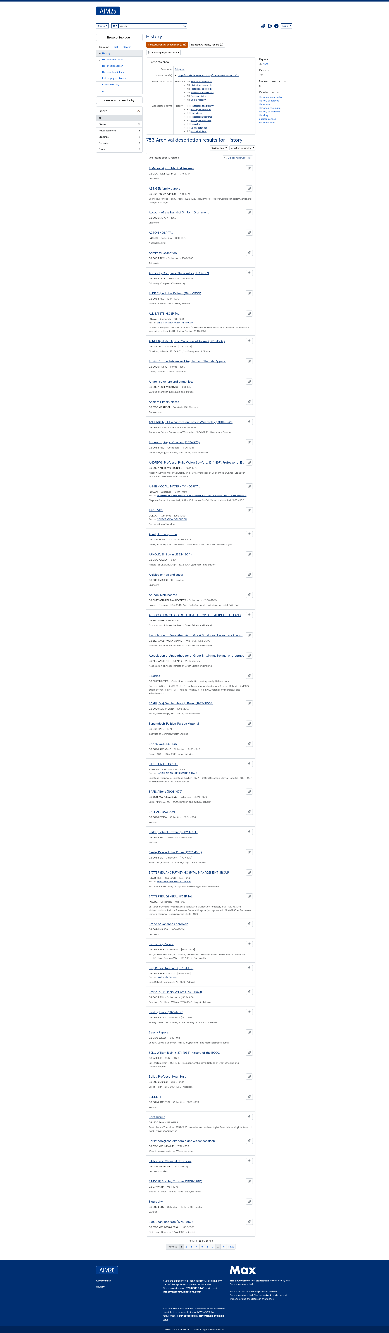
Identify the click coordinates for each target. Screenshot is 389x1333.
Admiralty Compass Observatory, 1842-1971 (179, 273)
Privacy (100, 1286)
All (100, 118)
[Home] (109, 11)
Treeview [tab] (104, 47)
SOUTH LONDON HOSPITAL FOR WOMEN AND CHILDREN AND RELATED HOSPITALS (201, 495)
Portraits (119, 143)
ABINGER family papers (164, 188)
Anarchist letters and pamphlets (171, 381)
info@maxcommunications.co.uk (182, 1291)
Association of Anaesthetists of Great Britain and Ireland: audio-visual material (197, 635)
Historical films (199, 131)
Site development (240, 1280)
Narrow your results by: (119, 100)
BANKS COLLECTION (163, 744)
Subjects (179, 69)
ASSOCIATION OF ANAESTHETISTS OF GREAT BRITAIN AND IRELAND (195, 615)
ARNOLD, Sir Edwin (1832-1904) (170, 554)
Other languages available (163, 52)
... (103, 90)
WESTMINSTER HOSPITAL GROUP (175, 322)
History (106, 53)
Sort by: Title (218, 148)
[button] (263, 26)
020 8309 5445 (195, 1288)
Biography (156, 1201)
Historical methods (112, 59)
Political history (110, 84)
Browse (101, 25)
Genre (103, 111)
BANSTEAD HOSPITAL (163, 764)
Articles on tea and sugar (166, 574)
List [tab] (116, 47)
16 (223, 1246)
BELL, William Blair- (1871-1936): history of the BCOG (184, 1052)
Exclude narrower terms (239, 157)
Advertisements (119, 131)
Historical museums (201, 116)
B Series (154, 676)
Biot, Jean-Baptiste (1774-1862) (171, 1222)
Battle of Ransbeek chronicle (168, 924)
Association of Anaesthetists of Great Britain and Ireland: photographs (197, 655)
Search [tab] (127, 47)
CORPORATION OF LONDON (172, 519)
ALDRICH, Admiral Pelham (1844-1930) (175, 293)
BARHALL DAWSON (162, 812)
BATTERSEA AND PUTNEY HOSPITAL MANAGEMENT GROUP (189, 872)
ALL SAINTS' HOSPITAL (164, 313)
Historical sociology (113, 72)
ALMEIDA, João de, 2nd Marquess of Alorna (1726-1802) (187, 341)
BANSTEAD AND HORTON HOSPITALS (177, 773)
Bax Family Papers (161, 944)
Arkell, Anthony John (163, 534)
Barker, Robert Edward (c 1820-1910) (173, 832)
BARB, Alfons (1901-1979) (165, 791)
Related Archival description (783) (167, 44)
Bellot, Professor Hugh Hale (167, 1076)
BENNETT (155, 1097)
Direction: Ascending (241, 148)
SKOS (266, 64)
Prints (119, 150)
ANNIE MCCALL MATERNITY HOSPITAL (174, 486)
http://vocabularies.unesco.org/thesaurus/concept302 (208, 75)
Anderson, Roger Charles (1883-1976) (174, 442)
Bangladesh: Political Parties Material (174, 723)
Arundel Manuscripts (163, 595)
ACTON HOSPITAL (161, 232)
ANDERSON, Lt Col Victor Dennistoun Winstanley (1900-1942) (191, 422)
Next (231, 1246)
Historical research (112, 65)
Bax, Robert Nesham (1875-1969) (171, 968)
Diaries (119, 125)
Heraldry (195, 124)
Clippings (119, 137)
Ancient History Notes (164, 402)
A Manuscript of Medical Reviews (171, 168)
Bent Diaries (157, 1117)
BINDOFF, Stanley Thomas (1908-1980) (175, 1181)
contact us (268, 1295)
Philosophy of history (114, 78)
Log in (285, 25)
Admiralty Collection (163, 253)
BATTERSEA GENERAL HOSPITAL (171, 896)
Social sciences (199, 127)
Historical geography (202, 105)
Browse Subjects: (119, 37)
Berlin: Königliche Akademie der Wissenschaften (182, 1141)
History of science (201, 109)
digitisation (262, 1280)
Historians (196, 113)
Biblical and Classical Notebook (170, 1161)
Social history (198, 99)
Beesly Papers (158, 1032)
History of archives (201, 120)
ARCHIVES (156, 510)
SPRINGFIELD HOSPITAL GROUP (174, 881)
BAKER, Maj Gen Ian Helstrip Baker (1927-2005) (181, 703)
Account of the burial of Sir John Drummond (179, 212)
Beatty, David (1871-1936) (166, 1012)
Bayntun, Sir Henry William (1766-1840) (175, 992)
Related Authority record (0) (207, 44)
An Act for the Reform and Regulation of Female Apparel (187, 361)
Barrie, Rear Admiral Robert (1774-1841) (175, 852)
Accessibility (103, 1280)
